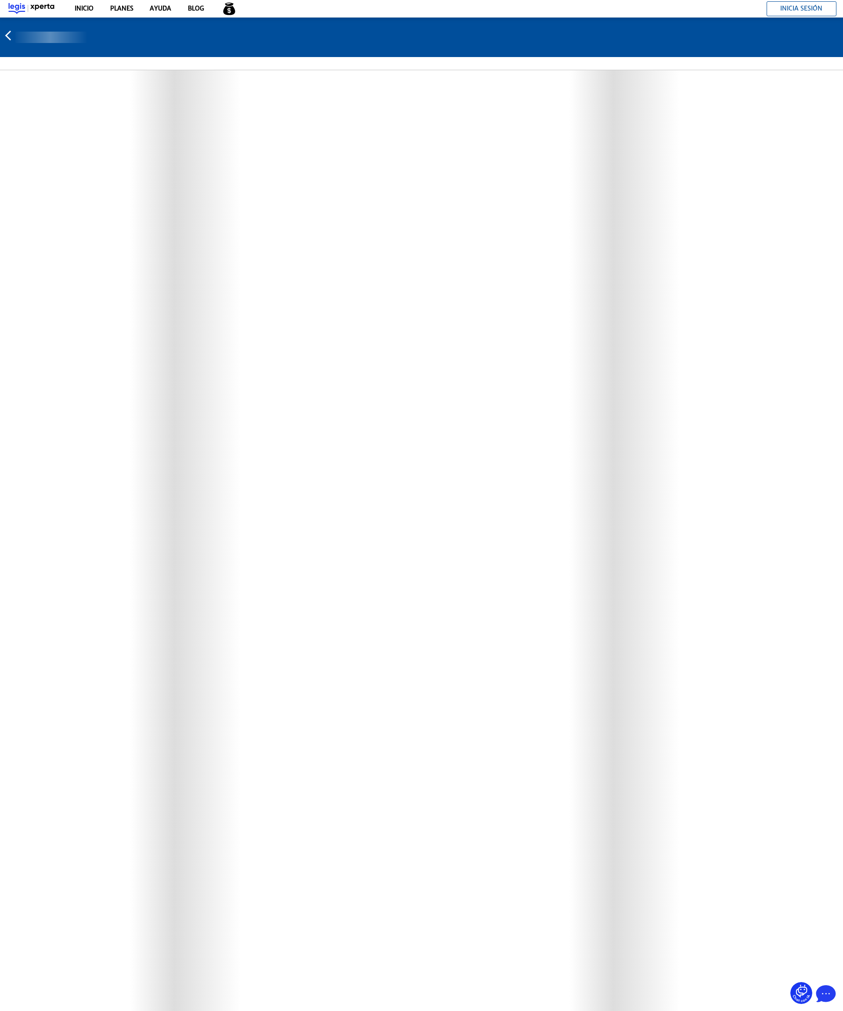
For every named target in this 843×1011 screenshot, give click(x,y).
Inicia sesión (801, 8)
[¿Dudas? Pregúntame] (801, 993)
